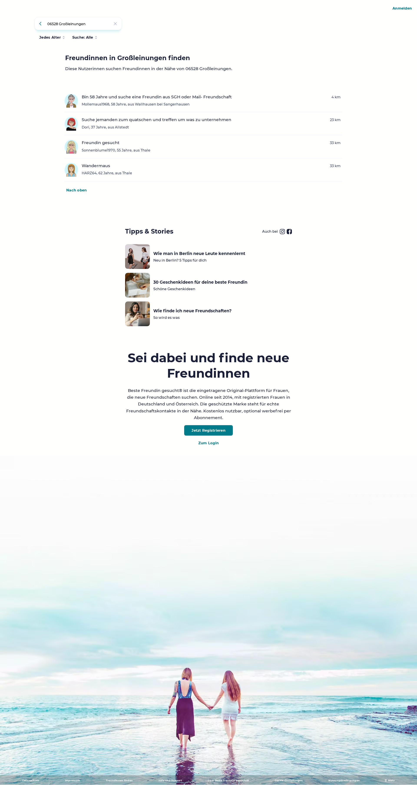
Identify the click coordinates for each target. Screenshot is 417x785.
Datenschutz (30, 780)
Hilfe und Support (170, 780)
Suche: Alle (82, 37)
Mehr (391, 780)
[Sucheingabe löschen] (115, 23)
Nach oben (76, 190)
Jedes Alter (50, 37)
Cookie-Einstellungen (289, 780)
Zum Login (208, 443)
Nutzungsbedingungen (344, 780)
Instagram (282, 231)
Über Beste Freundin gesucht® (228, 780)
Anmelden (402, 8)
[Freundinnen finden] (41, 23)
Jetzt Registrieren (208, 430)
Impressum (72, 780)
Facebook (289, 231)
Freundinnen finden (119, 780)
